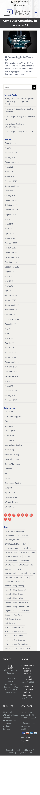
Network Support (12, 459)
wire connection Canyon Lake (16, 644)
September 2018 (12, 267)
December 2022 (12, 186)
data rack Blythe (11, 573)
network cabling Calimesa (15, 598)
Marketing (9, 449)
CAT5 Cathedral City (12, 544)
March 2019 (10, 238)
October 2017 (11, 314)
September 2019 (12, 209)
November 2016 (12, 367)
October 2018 (11, 262)
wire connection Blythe (14, 636)
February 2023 (11, 181)
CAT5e (25, 544)
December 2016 (12, 362)
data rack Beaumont (13, 569)
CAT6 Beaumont (11, 560)
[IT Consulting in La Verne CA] (20, 42)
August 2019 (10, 214)
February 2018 (11, 295)
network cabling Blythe (14, 594)
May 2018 (9, 286)
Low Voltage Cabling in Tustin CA (19, 131)
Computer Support (13, 416)
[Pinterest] (18, 515)
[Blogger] (5, 519)
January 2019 (10, 248)
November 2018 (12, 257)
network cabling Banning (14, 586)
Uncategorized (11, 497)
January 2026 (10, 157)
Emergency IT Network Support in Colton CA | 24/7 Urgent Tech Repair (19, 101)
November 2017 (12, 309)
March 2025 (10, 176)
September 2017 (12, 319)
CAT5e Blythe (26, 548)
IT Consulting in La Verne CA (19, 58)
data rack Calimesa (27, 573)
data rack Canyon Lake (13, 577)
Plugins (8, 611)
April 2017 (9, 343)
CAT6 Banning (29, 556)
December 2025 (12, 162)
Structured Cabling (13, 483)
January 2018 (10, 300)
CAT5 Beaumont (17, 531)
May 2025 (9, 171)
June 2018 (9, 281)
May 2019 (9, 228)
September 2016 (12, 376)
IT (31, 577)
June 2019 (9, 224)
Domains (9, 426)
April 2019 (9, 233)
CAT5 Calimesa (22, 535)
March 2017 (10, 347)
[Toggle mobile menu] (36, 12)
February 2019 (11, 243)
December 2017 (12, 305)
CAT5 (7, 531)
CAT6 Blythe (24, 560)
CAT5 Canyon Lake (12, 540)
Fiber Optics (10, 430)
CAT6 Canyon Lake (26, 565)
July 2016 (8, 381)
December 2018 (12, 252)
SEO (6, 473)
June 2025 (9, 167)
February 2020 (11, 190)
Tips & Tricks (10, 492)
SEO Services (24, 611)
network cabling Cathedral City (17, 606)
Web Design (18, 615)
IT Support (9, 440)
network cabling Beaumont (15, 590)
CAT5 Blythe (9, 535)
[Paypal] (9, 519)
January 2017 (10, 357)
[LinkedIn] (31, 515)
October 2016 (11, 371)
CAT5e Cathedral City (13, 556)
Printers (8, 468)
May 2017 (9, 338)
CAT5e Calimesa (11, 552)
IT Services (9, 435)
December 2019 (12, 200)
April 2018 (9, 290)
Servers (8, 478)
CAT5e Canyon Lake (27, 552)
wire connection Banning (14, 627)
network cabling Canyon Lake (16, 602)
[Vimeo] (14, 515)
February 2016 (11, 390)
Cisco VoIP (9, 411)
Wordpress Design (23, 648)
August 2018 (10, 271)
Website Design (11, 502)
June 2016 (9, 386)
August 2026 (10, 143)
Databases (9, 421)
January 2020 (10, 195)
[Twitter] (9, 515)
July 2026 (8, 148)
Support (8, 488)
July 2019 (8, 219)
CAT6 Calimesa (10, 565)
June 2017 (9, 333)
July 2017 (8, 328)
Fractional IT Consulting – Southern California (28, 690)
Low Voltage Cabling (13, 445)
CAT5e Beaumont (11, 548)
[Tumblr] (22, 515)
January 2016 (10, 395)
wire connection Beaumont (15, 631)
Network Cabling (12, 454)
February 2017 (11, 352)
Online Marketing (12, 464)
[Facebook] (5, 515)
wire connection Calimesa (15, 640)
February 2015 (11, 400)
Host (26, 577)
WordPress (9, 507)
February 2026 (11, 152)
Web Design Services (13, 619)
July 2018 (8, 276)
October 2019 (11, 205)
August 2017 (10, 324)
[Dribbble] (26, 515)
